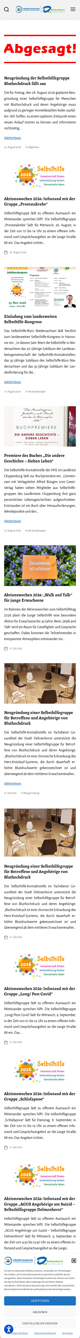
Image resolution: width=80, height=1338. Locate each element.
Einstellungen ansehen (40, 1323)
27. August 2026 (12, 147)
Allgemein (33, 147)
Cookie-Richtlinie (19, 1333)
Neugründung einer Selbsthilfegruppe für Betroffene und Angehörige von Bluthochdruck (38, 718)
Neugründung (31, 793)
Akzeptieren (40, 1300)
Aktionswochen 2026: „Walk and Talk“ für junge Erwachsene (38, 597)
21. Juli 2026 (16, 648)
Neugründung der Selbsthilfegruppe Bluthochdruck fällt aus (37, 80)
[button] (74, 1261)
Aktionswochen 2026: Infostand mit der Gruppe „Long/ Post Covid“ (39, 991)
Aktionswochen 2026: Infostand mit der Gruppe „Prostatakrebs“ (39, 201)
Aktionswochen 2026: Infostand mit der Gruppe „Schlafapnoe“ (39, 1096)
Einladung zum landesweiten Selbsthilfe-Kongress (30, 319)
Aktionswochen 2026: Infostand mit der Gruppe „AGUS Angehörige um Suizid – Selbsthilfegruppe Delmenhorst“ (39, 1204)
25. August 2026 (18, 252)
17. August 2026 (12, 391)
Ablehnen (40, 1312)
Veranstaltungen (37, 391)
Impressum (67, 1333)
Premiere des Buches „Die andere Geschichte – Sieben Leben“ (34, 458)
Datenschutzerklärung (45, 1333)
